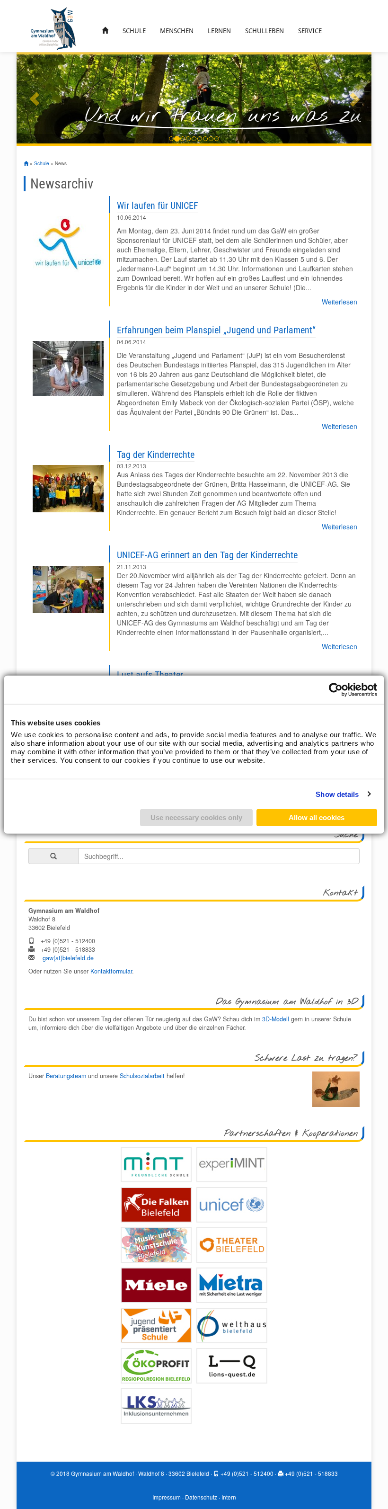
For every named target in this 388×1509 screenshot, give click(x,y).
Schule (134, 31)
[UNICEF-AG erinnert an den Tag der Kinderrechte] (68, 589)
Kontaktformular (111, 971)
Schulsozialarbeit (142, 1075)
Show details (337, 794)
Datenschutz (201, 1497)
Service (310, 31)
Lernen (219, 31)
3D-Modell (275, 1019)
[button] (34, 98)
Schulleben (264, 31)
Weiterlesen (339, 301)
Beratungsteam (66, 1075)
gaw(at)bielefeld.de (68, 958)
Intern (228, 1497)
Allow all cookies (316, 817)
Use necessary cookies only (196, 817)
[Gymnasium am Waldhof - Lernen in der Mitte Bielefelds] (53, 27)
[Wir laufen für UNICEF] (68, 244)
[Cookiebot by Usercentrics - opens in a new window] (335, 689)
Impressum (166, 1497)
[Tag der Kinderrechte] (68, 488)
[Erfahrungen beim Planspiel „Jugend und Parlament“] (68, 368)
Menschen (177, 31)
